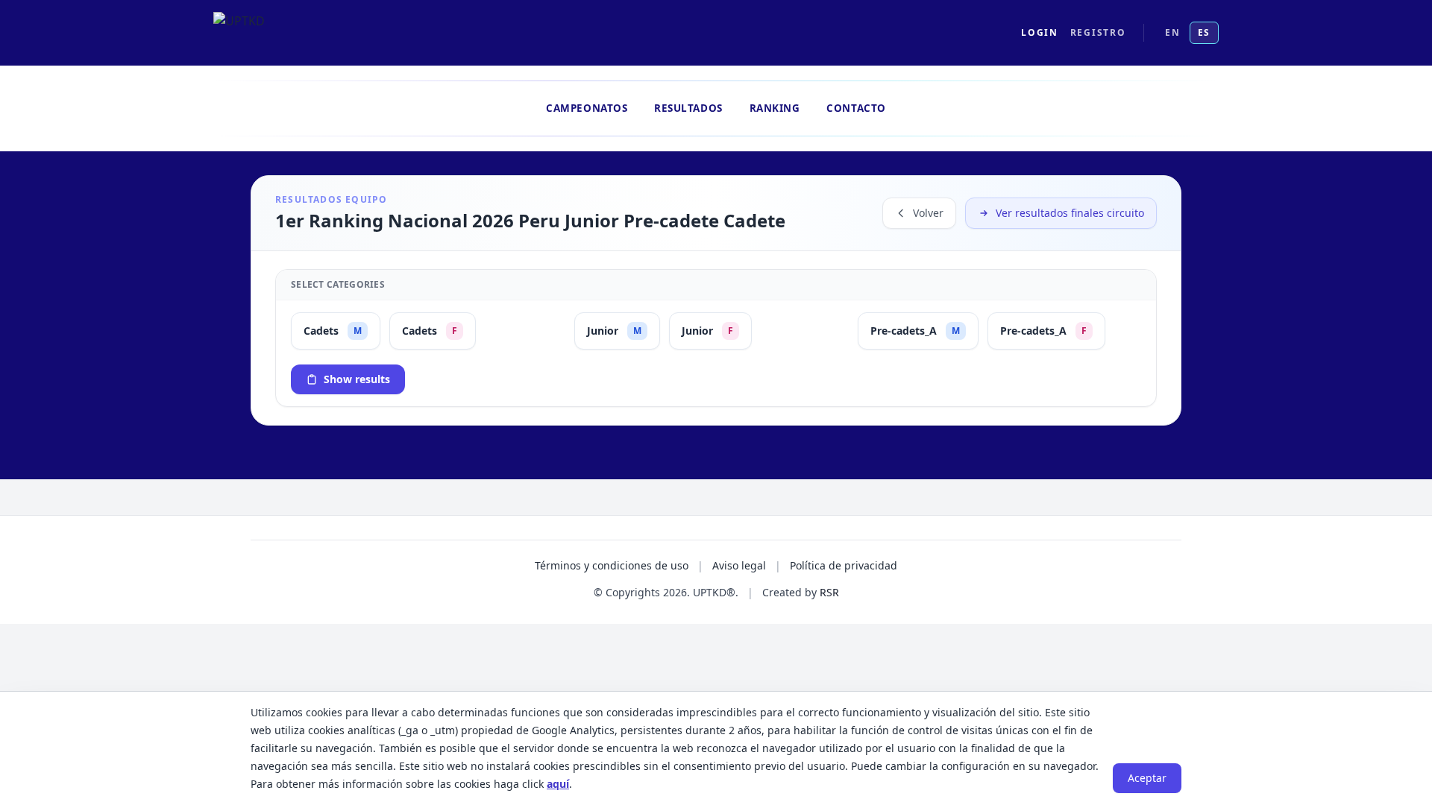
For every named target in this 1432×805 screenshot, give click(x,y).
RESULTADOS (688, 108)
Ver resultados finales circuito (1070, 213)
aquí (558, 784)
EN (1172, 32)
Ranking (775, 108)
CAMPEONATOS (586, 108)
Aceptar (1147, 778)
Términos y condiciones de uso (611, 565)
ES (1204, 32)
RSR (829, 592)
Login (1039, 33)
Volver (928, 213)
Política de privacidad (843, 565)
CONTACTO (855, 108)
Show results (357, 379)
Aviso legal (739, 565)
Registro (1097, 33)
